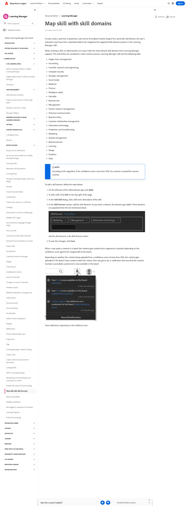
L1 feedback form (12, 135)
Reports (9, 140)
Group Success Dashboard (15, 150)
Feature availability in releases (16, 48)
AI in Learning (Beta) (13, 64)
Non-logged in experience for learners (19, 407)
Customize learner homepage (17, 256)
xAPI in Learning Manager (15, 373)
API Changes (9, 459)
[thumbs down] (108, 503)
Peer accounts (11, 230)
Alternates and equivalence (16, 168)
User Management (12, 90)
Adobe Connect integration (15, 318)
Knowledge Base (11, 470)
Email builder (11, 313)
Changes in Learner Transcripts (17, 282)
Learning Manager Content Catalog (19, 349)
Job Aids (9, 186)
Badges (9, 261)
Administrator (10, 59)
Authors (8, 428)
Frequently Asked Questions (15, 454)
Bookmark (161, 17)
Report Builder (11, 145)
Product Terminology (13, 417)
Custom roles (11, 354)
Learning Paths (11, 163)
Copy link (172, 17)
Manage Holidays (12, 113)
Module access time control (16, 108)
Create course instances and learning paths (19, 101)
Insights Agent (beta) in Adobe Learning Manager (20, 78)
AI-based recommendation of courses (19, 241)
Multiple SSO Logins (13, 217)
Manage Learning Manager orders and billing (20, 180)
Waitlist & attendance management (19, 292)
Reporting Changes (12, 464)
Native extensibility (13, 397)
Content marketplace (14, 130)
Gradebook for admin (14, 272)
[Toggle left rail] (35, 10)
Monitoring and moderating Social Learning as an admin (18, 379)
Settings (9, 124)
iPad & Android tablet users (15, 334)
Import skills (10, 246)
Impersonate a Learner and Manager (19, 212)
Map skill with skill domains (17, 391)
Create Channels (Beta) (14, 192)
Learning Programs (13, 412)
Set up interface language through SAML (18, 224)
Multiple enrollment (13, 402)
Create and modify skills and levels (18, 236)
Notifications (10, 329)
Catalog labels (11, 367)
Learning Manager (70, 15)
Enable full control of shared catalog (19, 386)
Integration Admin (11, 423)
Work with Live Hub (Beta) (14, 449)
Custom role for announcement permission (17, 361)
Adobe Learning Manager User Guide (19, 38)
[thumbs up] (102, 503)
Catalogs (9, 207)
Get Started (9, 53)
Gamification (11, 251)
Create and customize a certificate (18, 202)
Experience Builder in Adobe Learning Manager (16, 118)
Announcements (12, 303)
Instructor (9, 433)
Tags (7, 344)
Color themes (11, 267)
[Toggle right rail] (155, 10)
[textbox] (19, 23)
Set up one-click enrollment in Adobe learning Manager (19, 156)
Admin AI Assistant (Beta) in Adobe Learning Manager (18, 70)
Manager (8, 444)
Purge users (10, 339)
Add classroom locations (14, 95)
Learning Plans (11, 174)
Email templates (12, 308)
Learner (8, 439)
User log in (10, 84)
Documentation (51, 15)
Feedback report (12, 287)
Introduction (10, 43)
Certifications (11, 197)
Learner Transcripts (13, 277)
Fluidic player (11, 298)
